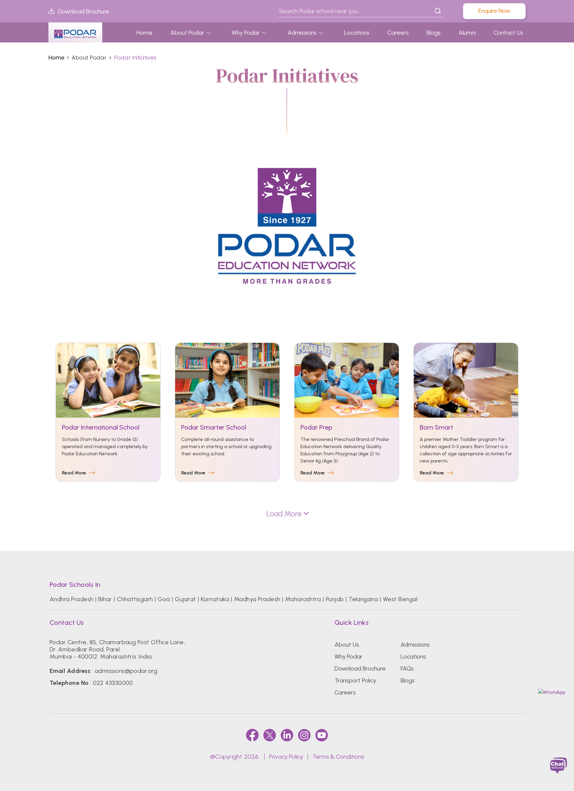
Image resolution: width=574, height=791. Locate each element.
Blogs (434, 32)
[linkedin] (287, 735)
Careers (398, 32)
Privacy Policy (286, 756)
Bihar (105, 599)
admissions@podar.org (126, 670)
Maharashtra (303, 599)
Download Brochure (83, 11)
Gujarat (185, 599)
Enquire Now (494, 10)
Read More (74, 473)
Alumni (467, 32)
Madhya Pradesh (257, 599)
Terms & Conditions (338, 756)
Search (437, 11)
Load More (284, 513)
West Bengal (400, 599)
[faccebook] (252, 735)
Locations (357, 32)
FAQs (407, 668)
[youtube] (321, 735)
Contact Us (508, 32)
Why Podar (246, 32)
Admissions (302, 32)
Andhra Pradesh (72, 599)
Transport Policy (355, 680)
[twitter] (269, 735)
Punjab (335, 599)
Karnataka (215, 599)
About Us (347, 644)
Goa (164, 599)
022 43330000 (113, 682)
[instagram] (304, 735)
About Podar (187, 32)
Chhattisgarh (135, 599)
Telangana (363, 599)
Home (144, 32)
